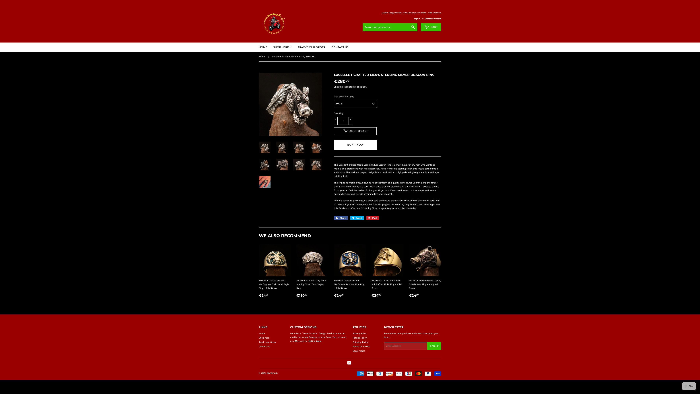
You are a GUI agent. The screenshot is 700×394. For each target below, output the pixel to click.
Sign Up (434, 346)
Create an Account (433, 18)
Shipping (338, 87)
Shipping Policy (360, 342)
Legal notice (359, 351)
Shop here (281, 47)
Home (263, 47)
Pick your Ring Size (344, 96)
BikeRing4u (272, 373)
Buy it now (355, 144)
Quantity (338, 113)
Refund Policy (360, 338)
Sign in (417, 18)
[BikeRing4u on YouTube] (349, 363)
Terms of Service (361, 346)
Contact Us (340, 47)
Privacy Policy (359, 333)
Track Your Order (311, 47)
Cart (434, 27)
